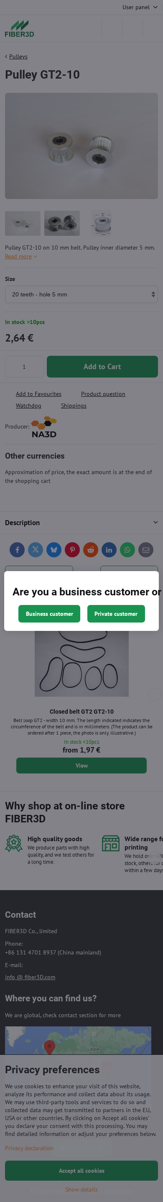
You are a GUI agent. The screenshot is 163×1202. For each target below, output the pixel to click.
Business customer (49, 614)
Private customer (116, 614)
